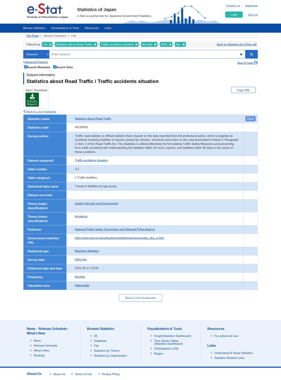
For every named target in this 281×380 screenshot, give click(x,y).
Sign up (253, 14)
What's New (41, 350)
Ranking (39, 355)
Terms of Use (83, 374)
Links (108, 28)
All (95, 335)
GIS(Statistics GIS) (166, 348)
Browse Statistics (34, 28)
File (96, 345)
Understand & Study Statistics (233, 352)
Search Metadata (38, 67)
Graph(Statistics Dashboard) (172, 335)
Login (234, 14)
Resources (92, 28)
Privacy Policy (111, 374)
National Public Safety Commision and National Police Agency (115, 229)
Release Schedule (45, 345)
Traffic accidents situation (91, 160)
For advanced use (226, 335)
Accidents (81, 216)
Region (158, 353)
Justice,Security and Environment (96, 203)
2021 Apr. (81, 259)
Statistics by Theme (107, 350)
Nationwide (82, 285)
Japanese (251, 5)
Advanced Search (36, 62)
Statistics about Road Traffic (93, 118)
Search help (245, 62)
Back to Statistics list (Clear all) (237, 44)
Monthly (80, 276)
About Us (59, 374)
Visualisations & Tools (65, 28)
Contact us (233, 5)
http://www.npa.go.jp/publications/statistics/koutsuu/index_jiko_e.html (119, 238)
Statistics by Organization (110, 355)
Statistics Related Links (229, 357)
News (37, 340)
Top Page (32, 35)
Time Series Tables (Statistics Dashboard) (168, 342)
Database (100, 340)
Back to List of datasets (40, 111)
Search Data (64, 67)
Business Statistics (87, 250)
